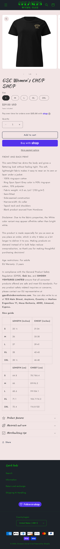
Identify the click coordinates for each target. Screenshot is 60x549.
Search (9, 473)
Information (11, 479)
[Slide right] (36, 74)
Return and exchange (15, 486)
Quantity (5, 118)
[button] (6, 5)
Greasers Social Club (25, 544)
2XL (44, 97)
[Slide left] (23, 74)
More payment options (30, 150)
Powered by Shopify (42, 544)
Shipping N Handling (16, 492)
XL (33, 97)
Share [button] (8, 442)
